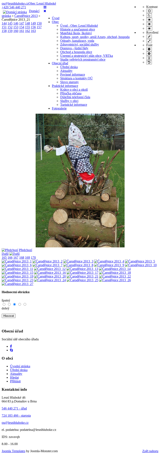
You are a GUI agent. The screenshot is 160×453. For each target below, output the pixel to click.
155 (27, 27)
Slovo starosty (69, 82)
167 (15, 257)
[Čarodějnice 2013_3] (78, 261)
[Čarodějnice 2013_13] (82, 269)
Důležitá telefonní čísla (75, 97)
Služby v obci (69, 101)
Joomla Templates (13, 451)
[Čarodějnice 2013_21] (82, 276)
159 (10, 31)
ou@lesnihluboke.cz (15, 3)
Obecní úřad (60, 63)
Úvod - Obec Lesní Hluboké (79, 25)
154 (21, 27)
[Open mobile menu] (45, 7)
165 (4, 257)
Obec (55, 22)
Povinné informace (72, 74)
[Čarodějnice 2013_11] (17, 269)
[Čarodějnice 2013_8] (78, 265)
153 (15, 27)
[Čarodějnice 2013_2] (47, 261)
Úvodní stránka (20, 366)
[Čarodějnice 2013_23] (17, 280)
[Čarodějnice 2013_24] (50, 280)
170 (33, 257)
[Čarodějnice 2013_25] (82, 280)
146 (15, 23)
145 (10, 23)
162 (27, 31)
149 (33, 23)
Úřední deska (69, 67)
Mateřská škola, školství (76, 33)
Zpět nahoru (150, 451)
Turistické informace (73, 104)
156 (33, 27)
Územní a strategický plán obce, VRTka (86, 55)
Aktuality (66, 71)
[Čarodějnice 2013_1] (17, 261)
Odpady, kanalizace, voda (77, 40)
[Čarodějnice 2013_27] (17, 284)
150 (39, 23)
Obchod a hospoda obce (76, 52)
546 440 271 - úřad (14, 408)
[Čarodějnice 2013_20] (50, 276)
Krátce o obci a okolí (74, 89)
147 (21, 23)
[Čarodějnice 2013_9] (109, 265)
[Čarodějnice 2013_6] (17, 265)
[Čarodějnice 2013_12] (50, 269)
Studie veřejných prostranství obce (82, 59)
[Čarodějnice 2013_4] (109, 261)
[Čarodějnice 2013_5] (140, 261)
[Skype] (11, 350)
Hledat (14, 377)
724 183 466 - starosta (16, 415)
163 (33, 31)
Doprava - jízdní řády (74, 48)
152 (10, 27)
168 (21, 257)
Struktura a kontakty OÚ (76, 78)
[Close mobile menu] (45, 11)
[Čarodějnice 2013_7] (47, 265)
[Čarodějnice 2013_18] (115, 272)
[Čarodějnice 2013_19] (17, 276)
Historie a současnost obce (77, 29)
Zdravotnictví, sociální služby (79, 44)
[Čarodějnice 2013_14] (115, 269)
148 (27, 23)
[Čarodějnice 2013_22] (115, 276)
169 (27, 257)
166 (10, 257)
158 (4, 31)
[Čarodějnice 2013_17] (82, 272)
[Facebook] (11, 346)
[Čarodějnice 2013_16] (50, 272)
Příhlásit (15, 381)
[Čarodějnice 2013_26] (115, 280)
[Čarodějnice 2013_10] (141, 265)
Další (5, 254)
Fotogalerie (59, 108)
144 (4, 23)
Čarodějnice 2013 (26, 16)
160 (15, 31)
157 (39, 27)
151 (4, 27)
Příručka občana (70, 93)
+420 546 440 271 (14, 7)
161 (21, 31)
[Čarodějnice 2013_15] (17, 272)
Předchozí (25, 250)
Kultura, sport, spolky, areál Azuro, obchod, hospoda (95, 37)
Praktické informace (65, 86)
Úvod (55, 18)
